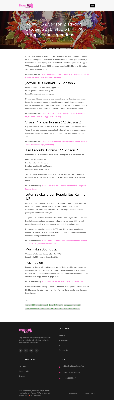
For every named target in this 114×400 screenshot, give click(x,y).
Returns (22, 376)
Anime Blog (63, 340)
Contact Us (63, 350)
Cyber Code (37, 395)
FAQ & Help (23, 366)
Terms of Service (90, 393)
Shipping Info (24, 371)
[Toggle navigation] (92, 5)
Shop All (62, 335)
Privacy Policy (73, 393)
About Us (62, 345)
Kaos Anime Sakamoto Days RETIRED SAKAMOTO (62, 282)
